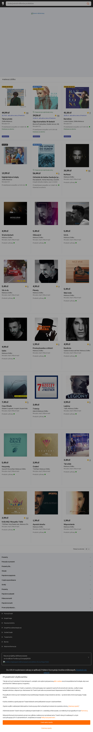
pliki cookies (58, 681)
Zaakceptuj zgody (46, 722)
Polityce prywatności (48, 717)
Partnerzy (84, 711)
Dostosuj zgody (74, 706)
